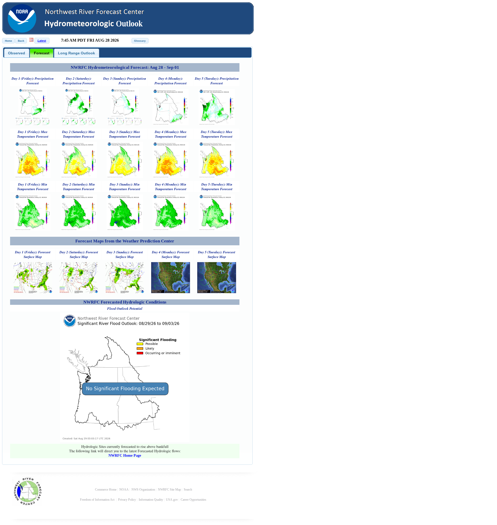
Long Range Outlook (76, 53)
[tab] (16, 53)
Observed (16, 53)
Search (188, 489)
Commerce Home (105, 489)
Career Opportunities (194, 499)
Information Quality (151, 499)
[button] (8, 40)
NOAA (124, 489)
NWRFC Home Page (124, 455)
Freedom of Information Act (97, 499)
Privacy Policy (127, 499)
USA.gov (172, 499)
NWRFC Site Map (169, 489)
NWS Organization (143, 489)
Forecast (41, 53)
